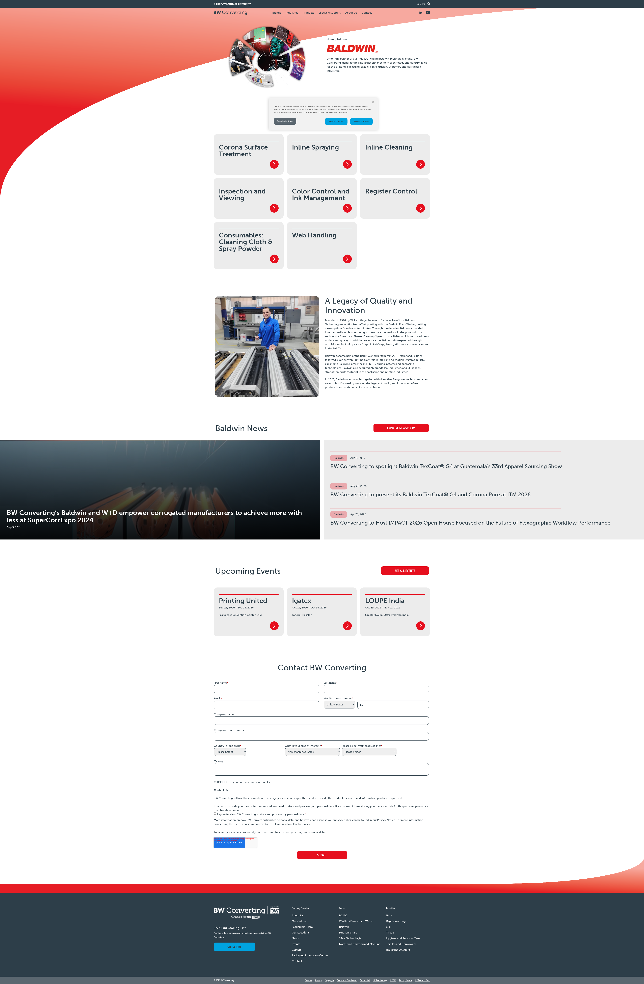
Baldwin (344, 926)
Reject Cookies (336, 121)
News (295, 938)
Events (296, 944)
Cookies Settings (285, 121)
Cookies (308, 980)
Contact (367, 12)
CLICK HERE (221, 782)
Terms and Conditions (347, 980)
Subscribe (234, 947)
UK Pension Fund (422, 980)
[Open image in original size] (246, 915)
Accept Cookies (361, 121)
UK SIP (393, 980)
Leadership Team (302, 926)
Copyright (329, 980)
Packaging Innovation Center (310, 955)
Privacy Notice (386, 820)
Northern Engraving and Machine (359, 944)
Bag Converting (396, 921)
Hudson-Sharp (348, 932)
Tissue (390, 932)
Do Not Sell (365, 980)
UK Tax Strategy (380, 980)
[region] (323, 114)
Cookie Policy (301, 824)
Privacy (318, 980)
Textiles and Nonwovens (401, 944)
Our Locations (300, 932)
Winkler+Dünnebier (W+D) (355, 921)
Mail (388, 926)
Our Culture (299, 921)
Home (330, 39)
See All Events (405, 571)
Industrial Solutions (398, 949)
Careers (421, 4)
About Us (297, 915)
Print (389, 915)
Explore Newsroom (401, 428)
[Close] (373, 102)
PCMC (343, 915)
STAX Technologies (351, 938)
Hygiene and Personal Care (403, 938)
